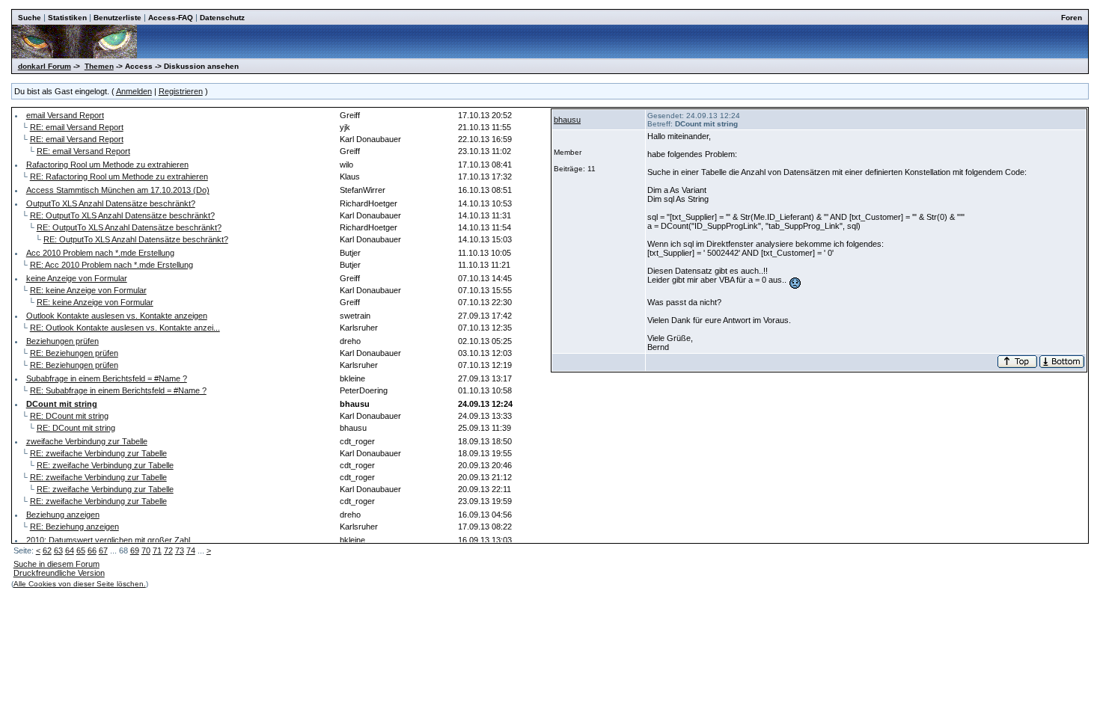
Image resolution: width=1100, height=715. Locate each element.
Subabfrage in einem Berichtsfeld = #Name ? (106, 378)
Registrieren (181, 91)
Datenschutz (222, 17)
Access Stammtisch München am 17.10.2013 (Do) (118, 189)
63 (58, 550)
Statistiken (67, 17)
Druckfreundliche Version (59, 572)
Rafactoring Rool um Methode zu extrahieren (107, 164)
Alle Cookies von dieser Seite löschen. (79, 584)
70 (145, 550)
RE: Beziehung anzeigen (74, 526)
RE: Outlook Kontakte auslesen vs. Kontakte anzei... (125, 327)
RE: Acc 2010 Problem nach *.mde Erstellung (111, 264)
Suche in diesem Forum (56, 563)
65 (80, 550)
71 (157, 550)
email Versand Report (65, 115)
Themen (99, 66)
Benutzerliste (117, 17)
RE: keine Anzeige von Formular (88, 290)
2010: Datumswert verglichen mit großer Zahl (108, 540)
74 (190, 550)
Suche (29, 17)
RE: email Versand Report (76, 127)
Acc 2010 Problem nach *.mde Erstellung (100, 252)
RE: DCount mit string (69, 415)
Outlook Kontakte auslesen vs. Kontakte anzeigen (116, 315)
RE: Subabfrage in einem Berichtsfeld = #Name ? (118, 390)
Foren (1071, 17)
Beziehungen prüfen (62, 341)
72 (168, 550)
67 (103, 550)
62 (47, 550)
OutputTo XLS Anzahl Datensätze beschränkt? (110, 203)
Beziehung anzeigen (63, 514)
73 (179, 550)
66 (92, 550)
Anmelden (134, 91)
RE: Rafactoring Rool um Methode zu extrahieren (119, 176)
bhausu (567, 119)
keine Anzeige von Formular (76, 278)
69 (134, 550)
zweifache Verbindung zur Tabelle (86, 441)
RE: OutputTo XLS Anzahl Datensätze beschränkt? (122, 215)
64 (69, 550)
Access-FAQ (170, 17)
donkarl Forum (44, 66)
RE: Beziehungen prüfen (74, 353)
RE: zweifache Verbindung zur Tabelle (98, 453)
